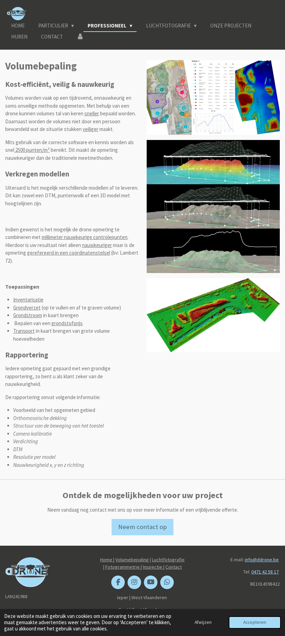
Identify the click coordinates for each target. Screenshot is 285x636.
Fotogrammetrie (123, 567)
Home (106, 559)
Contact (173, 567)
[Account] (80, 37)
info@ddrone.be (262, 559)
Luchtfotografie (168, 559)
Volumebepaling (132, 559)
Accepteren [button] (254, 622)
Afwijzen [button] (203, 622)
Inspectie (153, 567)
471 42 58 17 (266, 572)
